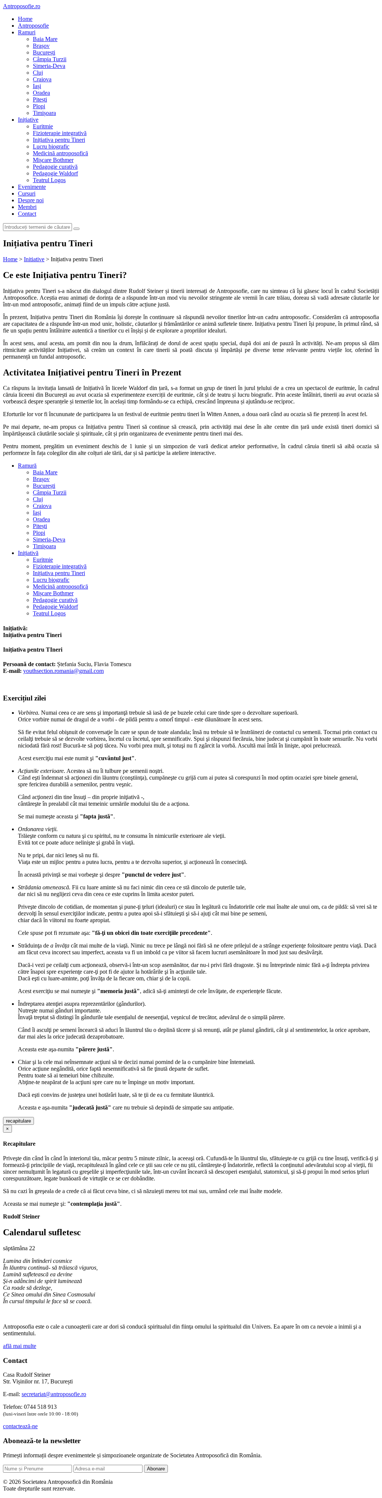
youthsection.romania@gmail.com (63, 671)
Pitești (40, 99)
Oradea (41, 93)
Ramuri (26, 32)
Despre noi (31, 200)
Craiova (42, 79)
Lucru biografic (51, 146)
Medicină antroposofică (60, 153)
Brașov (41, 46)
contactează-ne (20, 1426)
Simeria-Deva (49, 66)
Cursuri (26, 193)
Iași (37, 86)
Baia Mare (45, 39)
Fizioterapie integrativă (60, 133)
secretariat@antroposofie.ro (54, 1394)
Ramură (27, 465)
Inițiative (28, 119)
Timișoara (44, 113)
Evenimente (32, 187)
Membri (27, 207)
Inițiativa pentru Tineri (59, 140)
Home (25, 19)
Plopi (39, 106)
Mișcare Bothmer (53, 160)
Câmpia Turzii (49, 59)
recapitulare (18, 1121)
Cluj (38, 72)
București (44, 52)
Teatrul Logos (49, 180)
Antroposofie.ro (21, 6)
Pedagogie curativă (55, 166)
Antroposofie (33, 25)
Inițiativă (28, 553)
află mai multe (19, 1346)
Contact (27, 213)
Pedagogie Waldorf (55, 173)
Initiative (34, 259)
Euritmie (43, 126)
